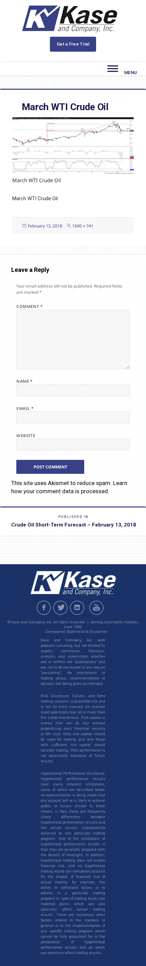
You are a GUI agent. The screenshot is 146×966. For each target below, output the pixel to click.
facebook (44, 608)
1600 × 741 (82, 226)
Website (25, 435)
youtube (97, 608)
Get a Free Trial (73, 44)
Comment (29, 306)
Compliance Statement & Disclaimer (76, 631)
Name (24, 381)
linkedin (77, 608)
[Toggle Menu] (112, 69)
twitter (60, 608)
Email (25, 408)
